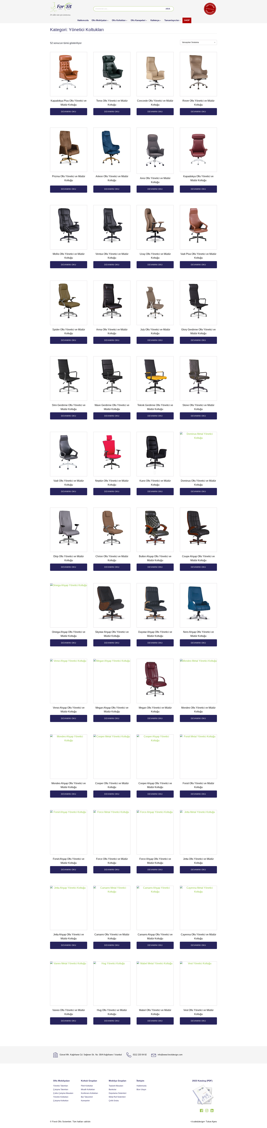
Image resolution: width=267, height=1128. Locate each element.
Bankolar (112, 1089)
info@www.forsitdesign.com (170, 1054)
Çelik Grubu (114, 1101)
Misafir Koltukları (88, 1089)
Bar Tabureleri (87, 1097)
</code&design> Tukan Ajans (204, 1121)
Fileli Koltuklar (87, 1086)
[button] (100, 20)
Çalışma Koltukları (60, 1101)
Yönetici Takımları (60, 1086)
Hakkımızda (141, 1086)
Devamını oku (68, 112)
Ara (168, 9)
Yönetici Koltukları (60, 1097)
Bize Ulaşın (141, 1089)
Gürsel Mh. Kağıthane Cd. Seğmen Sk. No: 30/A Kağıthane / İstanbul (91, 1054)
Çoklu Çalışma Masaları (63, 1093)
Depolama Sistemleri (117, 1093)
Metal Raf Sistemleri (117, 1097)
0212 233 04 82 (140, 1054)
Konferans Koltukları (89, 1093)
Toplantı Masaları (116, 1086)
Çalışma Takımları (60, 1089)
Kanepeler (85, 1101)
